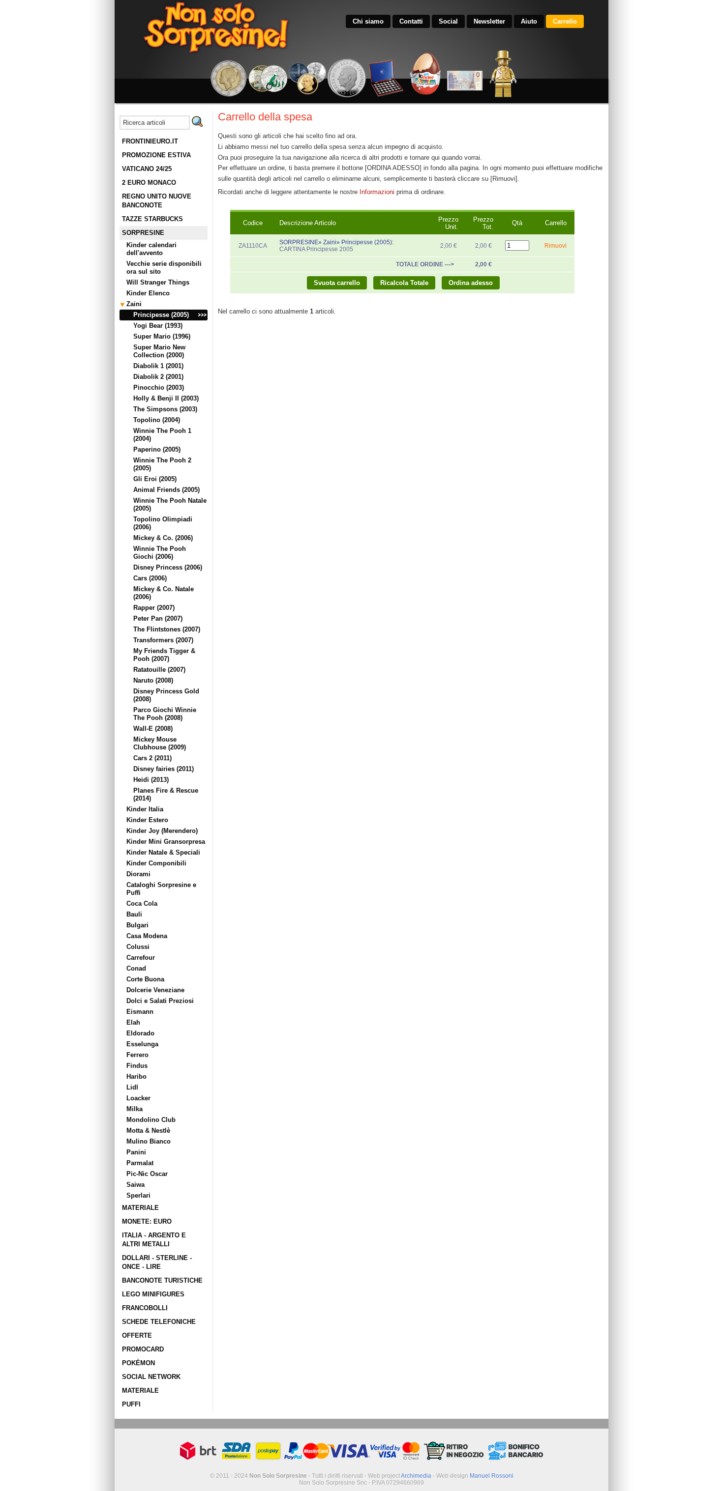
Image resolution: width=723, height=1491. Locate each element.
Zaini (134, 304)
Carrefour (140, 957)
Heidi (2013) (151, 779)
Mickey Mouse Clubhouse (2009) (159, 743)
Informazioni (377, 192)
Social (448, 21)
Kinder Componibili (156, 863)
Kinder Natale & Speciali (163, 852)
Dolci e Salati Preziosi (160, 1000)
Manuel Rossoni (491, 1475)
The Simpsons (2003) (165, 409)
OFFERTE (137, 1335)
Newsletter (489, 21)
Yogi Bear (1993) (157, 325)
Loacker (138, 1098)
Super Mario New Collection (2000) (159, 351)
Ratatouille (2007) (159, 669)
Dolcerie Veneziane (155, 990)
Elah (133, 1022)
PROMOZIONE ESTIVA (156, 155)
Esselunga (142, 1044)
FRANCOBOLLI (145, 1308)
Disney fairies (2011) (163, 769)
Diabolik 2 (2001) (158, 376)
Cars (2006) (150, 578)
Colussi (138, 946)
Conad (136, 968)
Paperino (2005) (157, 449)
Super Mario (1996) (161, 336)
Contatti (411, 21)
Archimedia (416, 1475)
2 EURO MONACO (149, 182)
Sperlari (138, 1195)
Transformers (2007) (163, 640)
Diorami (138, 874)
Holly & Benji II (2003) (166, 398)
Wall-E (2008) (153, 728)
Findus (137, 1065)
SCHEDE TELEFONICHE (159, 1321)
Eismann (139, 1011)
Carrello (565, 21)
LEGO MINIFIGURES (153, 1294)
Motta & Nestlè (148, 1130)
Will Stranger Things (157, 282)
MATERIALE (140, 1207)
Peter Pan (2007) (157, 618)
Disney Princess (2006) (167, 567)
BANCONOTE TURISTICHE (162, 1280)
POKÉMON (138, 1363)
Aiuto (529, 21)
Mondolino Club (151, 1119)
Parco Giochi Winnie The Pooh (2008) (164, 713)
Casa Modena (146, 936)
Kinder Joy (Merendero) (162, 830)
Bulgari (137, 925)
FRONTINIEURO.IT (150, 141)
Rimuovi (555, 245)
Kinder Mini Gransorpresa (165, 841)
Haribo (136, 1076)
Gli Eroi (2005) (155, 479)
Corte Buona (145, 979)
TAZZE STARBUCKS (152, 219)
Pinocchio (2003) (158, 387)
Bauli (134, 914)
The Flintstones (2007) (166, 629)
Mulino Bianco (148, 1141)
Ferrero (137, 1055)
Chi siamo (368, 21)
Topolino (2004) (156, 420)
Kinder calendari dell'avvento (151, 249)
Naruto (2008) (153, 680)
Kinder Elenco (148, 293)
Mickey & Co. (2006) (163, 538)
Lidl (132, 1087)
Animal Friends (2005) (166, 489)
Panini (136, 1152)
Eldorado (140, 1033)
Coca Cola (141, 903)
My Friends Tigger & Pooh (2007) (164, 654)
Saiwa (135, 1184)
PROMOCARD (143, 1349)
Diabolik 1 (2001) (158, 366)
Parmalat (139, 1163)
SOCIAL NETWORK (151, 1376)
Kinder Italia (144, 809)
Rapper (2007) (154, 607)
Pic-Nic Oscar (147, 1173)
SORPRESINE (143, 232)
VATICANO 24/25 (147, 168)
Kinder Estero (147, 820)
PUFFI (131, 1404)
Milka (134, 1109)
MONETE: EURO (147, 1221)
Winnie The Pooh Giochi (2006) (159, 552)
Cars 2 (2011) (152, 758)
